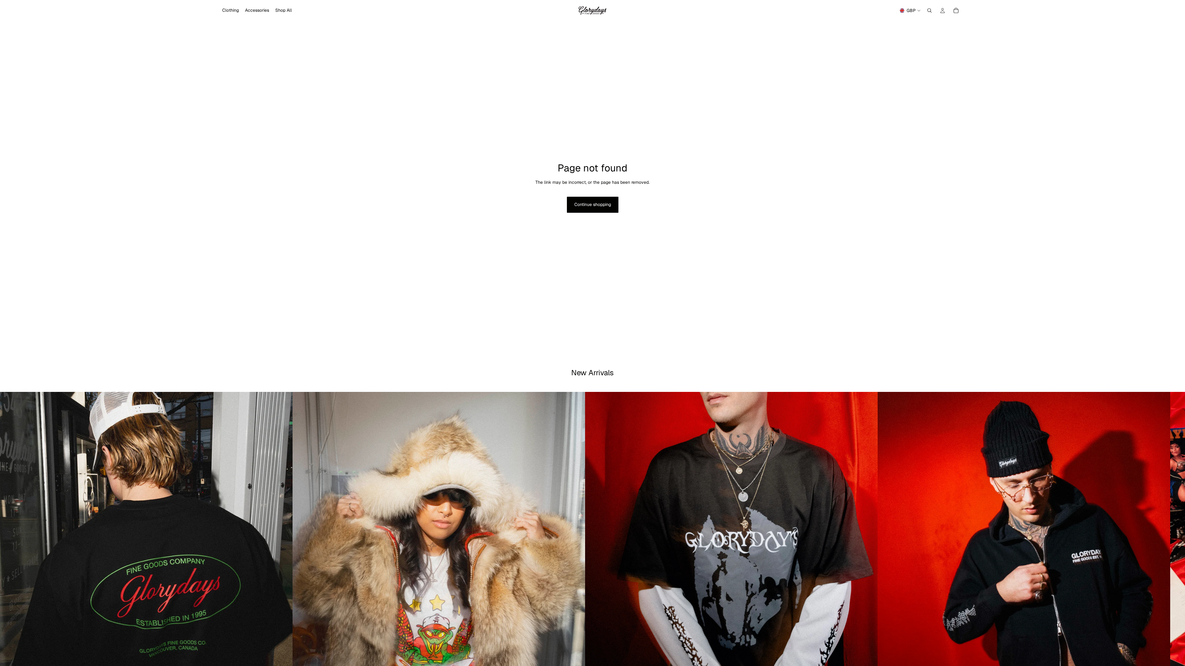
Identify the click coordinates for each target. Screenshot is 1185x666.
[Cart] (956, 10)
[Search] (929, 10)
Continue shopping (592, 204)
